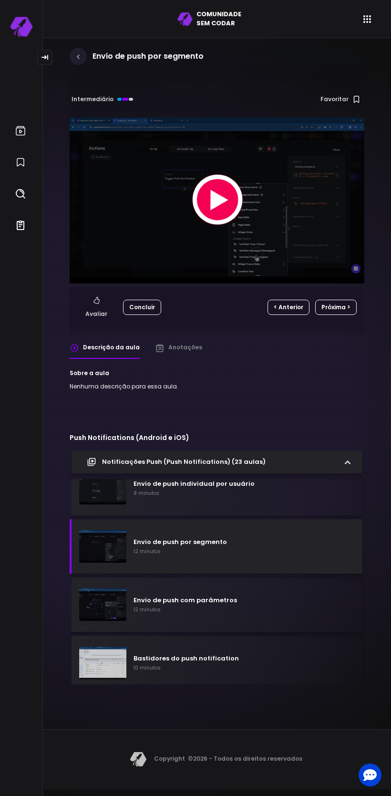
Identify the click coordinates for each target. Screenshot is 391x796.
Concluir (142, 307)
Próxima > (335, 307)
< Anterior (288, 307)
